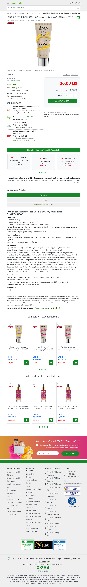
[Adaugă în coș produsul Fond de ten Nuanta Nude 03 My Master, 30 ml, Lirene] (26, 420)
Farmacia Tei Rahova (51, 500)
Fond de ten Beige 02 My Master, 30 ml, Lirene (43, 407)
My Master (12, 417)
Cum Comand (12, 490)
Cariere (28, 477)
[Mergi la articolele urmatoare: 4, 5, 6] (42, 172)
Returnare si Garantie (14, 502)
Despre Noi (30, 474)
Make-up (28, 13)
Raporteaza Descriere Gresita (47, 308)
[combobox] (43, 7)
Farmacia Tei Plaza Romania (53, 479)
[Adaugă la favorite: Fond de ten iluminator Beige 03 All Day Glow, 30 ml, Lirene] (9, 324)
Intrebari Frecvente (13, 505)
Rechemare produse (14, 511)
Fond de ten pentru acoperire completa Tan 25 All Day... (43, 349)
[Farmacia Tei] (17, 3)
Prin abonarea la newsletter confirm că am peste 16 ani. (59, 445)
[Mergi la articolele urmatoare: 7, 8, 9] (45, 172)
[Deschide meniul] (8, 3)
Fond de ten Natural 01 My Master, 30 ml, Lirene (68, 407)
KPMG (49, 562)
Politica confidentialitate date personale (33, 489)
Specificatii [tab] (43, 200)
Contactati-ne (11, 514)
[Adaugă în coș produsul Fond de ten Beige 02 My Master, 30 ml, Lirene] (51, 420)
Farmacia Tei (7, 13)
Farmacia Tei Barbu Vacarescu (54, 473)
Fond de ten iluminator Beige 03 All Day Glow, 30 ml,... (18, 349)
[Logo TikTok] (48, 567)
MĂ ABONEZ (70, 453)
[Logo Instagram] (45, 567)
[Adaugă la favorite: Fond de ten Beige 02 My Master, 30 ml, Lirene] (34, 384)
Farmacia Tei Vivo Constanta (53, 494)
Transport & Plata (13, 499)
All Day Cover (37, 359)
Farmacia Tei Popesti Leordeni (53, 512)
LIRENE (14, 85)
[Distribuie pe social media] (78, 18)
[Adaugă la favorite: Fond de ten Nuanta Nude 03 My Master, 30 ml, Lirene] (9, 384)
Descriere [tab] (43, 195)
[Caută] (78, 7)
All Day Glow (17, 87)
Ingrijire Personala (18, 13)
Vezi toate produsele (70, 75)
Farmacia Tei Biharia (51, 506)
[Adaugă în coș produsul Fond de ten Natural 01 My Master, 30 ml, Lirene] (75, 420)
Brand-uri (10, 508)
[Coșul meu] (75, 3)
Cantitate (60, 95)
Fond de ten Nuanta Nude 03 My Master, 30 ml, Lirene (18, 407)
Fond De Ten (37, 13)
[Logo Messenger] (41, 567)
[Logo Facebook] (38, 567)
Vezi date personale (62, 448)
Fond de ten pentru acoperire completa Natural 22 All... (68, 349)
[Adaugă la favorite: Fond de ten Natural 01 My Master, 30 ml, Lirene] (58, 384)
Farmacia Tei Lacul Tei (53, 488)
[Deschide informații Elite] (10, 327)
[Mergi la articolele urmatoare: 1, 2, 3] (39, 172)
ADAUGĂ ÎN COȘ (64, 101)
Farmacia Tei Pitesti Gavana (54, 518)
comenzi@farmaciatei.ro (73, 484)
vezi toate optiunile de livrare (25, 141)
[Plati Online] (43, 571)
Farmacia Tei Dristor (54, 484)
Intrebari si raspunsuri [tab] (43, 204)
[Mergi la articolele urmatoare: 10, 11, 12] (47, 172)
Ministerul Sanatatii (33, 513)
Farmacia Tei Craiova (51, 528)
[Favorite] (71, 3)
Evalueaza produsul (13, 81)
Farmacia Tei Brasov (54, 523)
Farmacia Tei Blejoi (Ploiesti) (53, 534)
